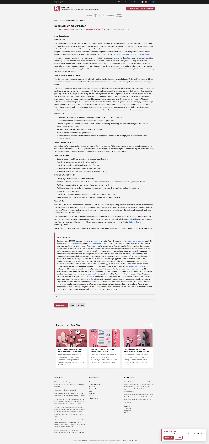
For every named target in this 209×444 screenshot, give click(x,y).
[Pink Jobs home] (57, 8)
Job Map (92, 386)
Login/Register (59, 2)
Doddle (81, 432)
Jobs (62, 20)
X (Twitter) (127, 408)
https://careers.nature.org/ (133, 241)
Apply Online (61, 305)
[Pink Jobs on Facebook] (142, 2)
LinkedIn (126, 413)
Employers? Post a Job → (140, 8)
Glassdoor (145, 54)
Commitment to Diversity (127, 49)
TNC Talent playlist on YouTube (124, 54)
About (124, 440)
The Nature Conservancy (64, 29)
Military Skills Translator (137, 266)
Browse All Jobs (94, 384)
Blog (90, 391)
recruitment (75, 243)
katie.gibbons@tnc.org (91, 29)
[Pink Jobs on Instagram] (146, 2)
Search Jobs (93, 382)
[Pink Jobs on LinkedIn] (153, 2)
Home (56, 20)
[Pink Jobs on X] (150, 2)
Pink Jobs (66, 7)
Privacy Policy (93, 398)
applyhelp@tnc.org (99, 243)
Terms (179, 437)
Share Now (168, 437)
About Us (92, 393)
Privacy (134, 440)
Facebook (127, 406)
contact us (72, 422)
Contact (91, 396)
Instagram (127, 411)
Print (72, 305)
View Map (80, 305)
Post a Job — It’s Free (96, 389)
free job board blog (70, 390)
